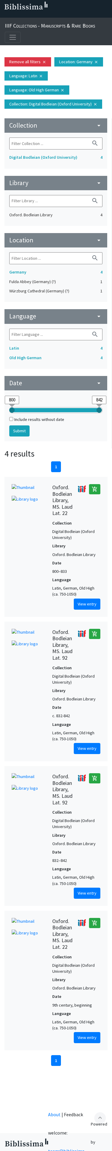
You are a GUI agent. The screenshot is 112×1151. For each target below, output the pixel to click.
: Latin (26, 75)
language (55, 316)
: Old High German (37, 90)
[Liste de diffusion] (6, 15)
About (54, 1114)
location (55, 240)
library (55, 183)
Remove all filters (27, 61)
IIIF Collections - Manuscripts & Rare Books (50, 25)
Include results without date (39, 419)
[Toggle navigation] (13, 37)
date (55, 383)
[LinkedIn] (15, 15)
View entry (87, 604)
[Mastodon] (34, 15)
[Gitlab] (63, 15)
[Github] (54, 15)
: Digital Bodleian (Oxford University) (53, 104)
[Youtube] (44, 15)
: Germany (78, 61)
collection (55, 125)
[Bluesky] (25, 15)
